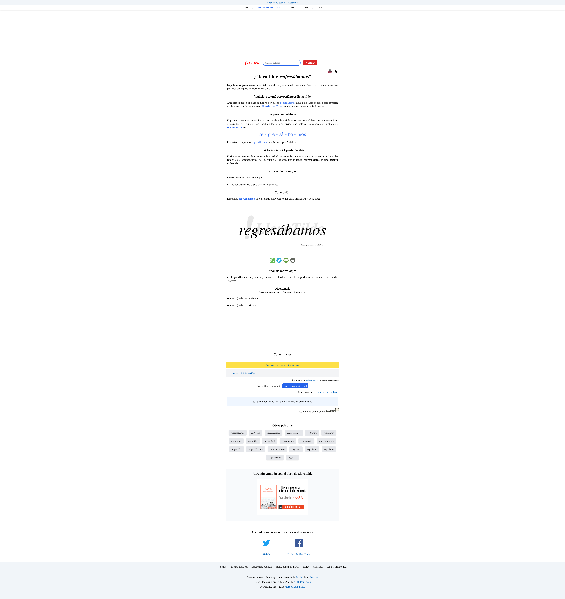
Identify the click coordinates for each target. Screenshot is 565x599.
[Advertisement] (282, 33)
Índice (306, 566)
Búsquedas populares (287, 566)
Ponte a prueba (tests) (268, 7)
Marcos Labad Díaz (295, 586)
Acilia (299, 577)
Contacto (318, 566)
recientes (319, 392)
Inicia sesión (248, 373)
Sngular (314, 577)
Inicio (245, 7)
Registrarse (292, 2)
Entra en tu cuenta (276, 2)
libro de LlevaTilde (272, 106)
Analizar (310, 63)
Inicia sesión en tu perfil (295, 386)
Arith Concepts (302, 581)
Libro (319, 7)
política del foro (312, 380)
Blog (292, 7)
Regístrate (293, 365)
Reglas (222, 566)
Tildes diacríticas (238, 566)
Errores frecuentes (261, 566)
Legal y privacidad (337, 566)
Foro (306, 7)
